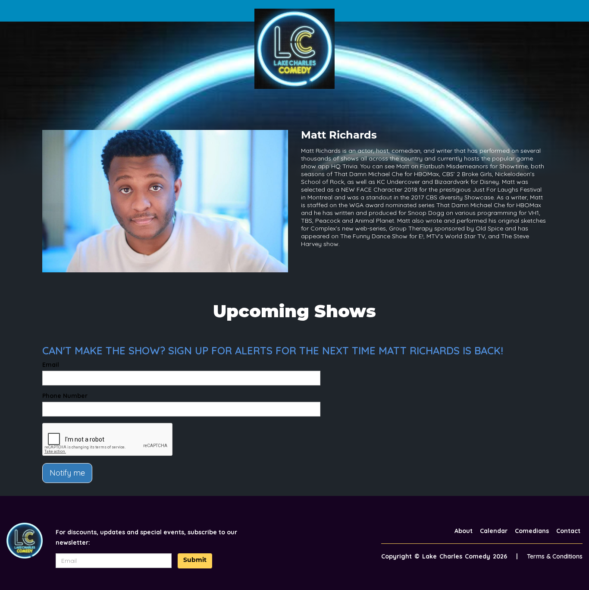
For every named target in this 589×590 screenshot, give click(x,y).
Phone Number (65, 396)
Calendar (494, 531)
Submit (195, 560)
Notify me (67, 473)
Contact (568, 531)
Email (50, 365)
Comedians (532, 531)
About (463, 531)
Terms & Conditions (555, 556)
